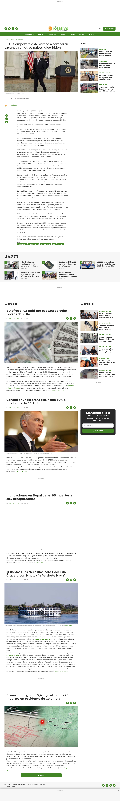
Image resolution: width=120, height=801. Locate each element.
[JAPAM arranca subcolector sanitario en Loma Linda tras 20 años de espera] (49, 275)
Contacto (42, 784)
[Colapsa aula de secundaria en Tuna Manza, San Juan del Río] (89, 373)
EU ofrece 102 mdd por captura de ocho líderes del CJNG (36, 312)
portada (60, 244)
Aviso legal (7, 784)
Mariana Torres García (13, 318)
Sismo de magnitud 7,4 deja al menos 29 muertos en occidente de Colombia (37, 696)
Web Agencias (14, 104)
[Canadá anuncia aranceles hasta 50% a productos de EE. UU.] (41, 431)
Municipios (103, 84)
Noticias (40, 34)
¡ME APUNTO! (98, 431)
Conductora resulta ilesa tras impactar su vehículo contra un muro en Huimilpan (106, 91)
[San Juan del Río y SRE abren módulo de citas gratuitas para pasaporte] (49, 265)
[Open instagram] (13, 28)
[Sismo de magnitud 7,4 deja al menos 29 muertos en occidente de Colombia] (41, 727)
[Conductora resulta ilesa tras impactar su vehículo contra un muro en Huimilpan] (89, 88)
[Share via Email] (6, 122)
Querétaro (28, 34)
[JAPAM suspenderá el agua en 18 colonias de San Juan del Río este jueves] (89, 326)
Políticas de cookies (32, 784)
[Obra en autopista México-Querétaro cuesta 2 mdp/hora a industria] (89, 350)
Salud (63, 34)
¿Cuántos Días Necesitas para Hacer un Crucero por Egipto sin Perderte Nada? (36, 573)
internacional (22, 244)
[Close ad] (118, 790)
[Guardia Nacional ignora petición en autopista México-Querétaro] (89, 314)
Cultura (81, 34)
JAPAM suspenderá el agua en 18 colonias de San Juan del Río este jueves (106, 329)
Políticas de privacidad (18, 784)
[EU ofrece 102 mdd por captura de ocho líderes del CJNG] (41, 342)
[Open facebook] (5, 28)
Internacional (19, 39)
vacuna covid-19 (45, 244)
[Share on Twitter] (6, 118)
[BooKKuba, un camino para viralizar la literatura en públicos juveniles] (89, 361)
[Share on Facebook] (6, 115)
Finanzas (72, 34)
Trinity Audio (20, 98)
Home (6, 39)
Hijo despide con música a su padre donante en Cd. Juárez (30, 264)
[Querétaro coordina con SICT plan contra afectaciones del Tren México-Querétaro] (11, 275)
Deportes (52, 34)
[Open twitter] (9, 28)
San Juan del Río (105, 73)
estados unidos (34, 244)
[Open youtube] (16, 28)
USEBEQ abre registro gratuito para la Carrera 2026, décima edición (106, 264)
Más (90, 34)
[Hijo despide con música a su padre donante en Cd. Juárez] (11, 265)
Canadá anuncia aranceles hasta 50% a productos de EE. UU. (36, 401)
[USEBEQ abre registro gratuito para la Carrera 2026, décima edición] (87, 265)
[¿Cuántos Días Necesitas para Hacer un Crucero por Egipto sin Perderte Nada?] (41, 603)
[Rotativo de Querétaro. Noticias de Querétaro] (58, 28)
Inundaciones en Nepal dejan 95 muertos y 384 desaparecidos (39, 497)
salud (54, 244)
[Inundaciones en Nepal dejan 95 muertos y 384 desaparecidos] (41, 527)
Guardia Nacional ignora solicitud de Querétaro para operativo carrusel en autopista (106, 341)
